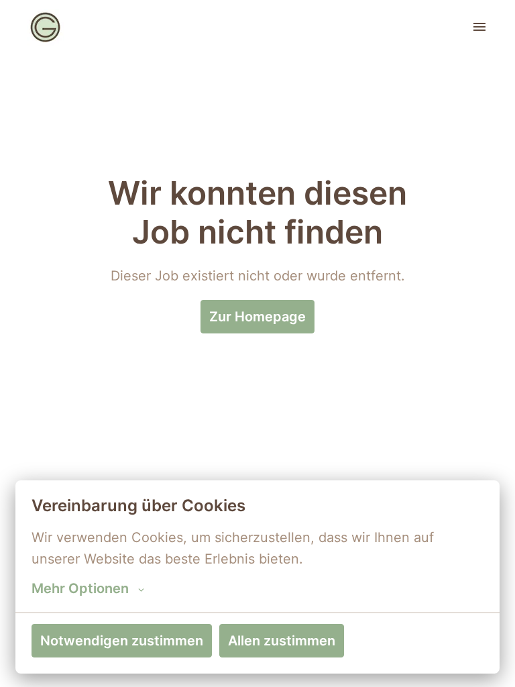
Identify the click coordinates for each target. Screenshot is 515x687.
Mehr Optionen (80, 588)
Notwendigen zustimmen (121, 641)
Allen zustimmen (281, 641)
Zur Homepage (257, 317)
